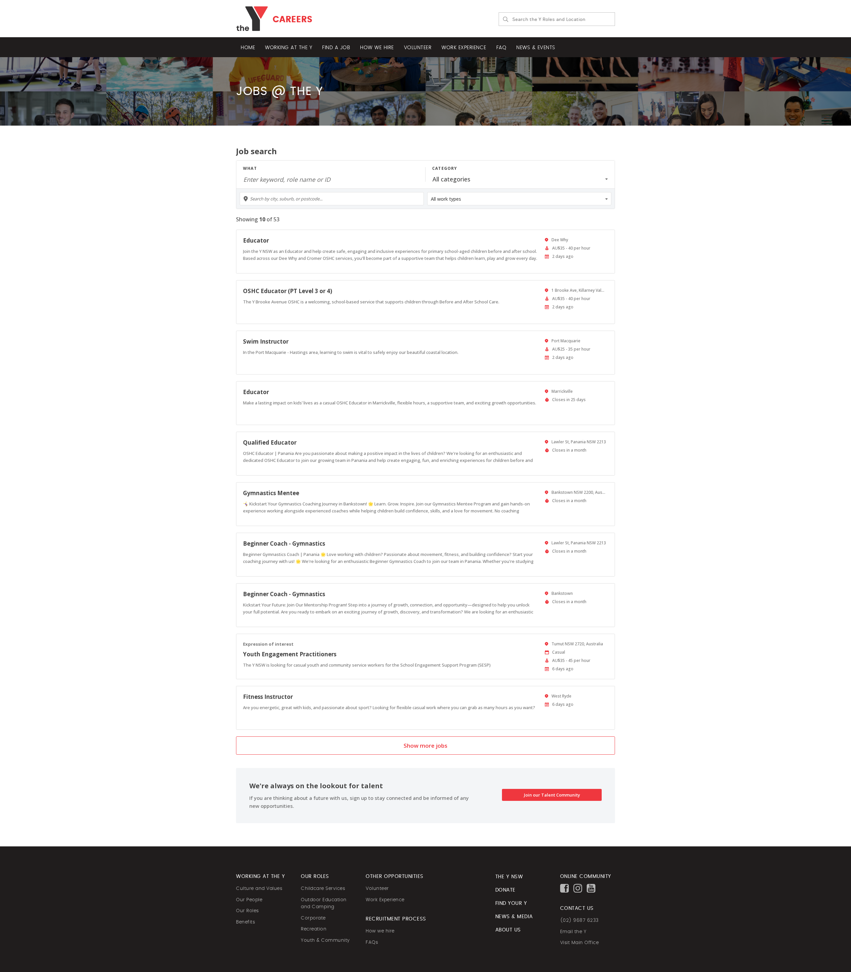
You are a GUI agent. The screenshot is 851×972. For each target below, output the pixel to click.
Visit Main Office (579, 942)
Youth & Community (325, 940)
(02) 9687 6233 (579, 920)
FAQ (501, 47)
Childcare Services (323, 888)
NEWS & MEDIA (514, 916)
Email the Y (573, 931)
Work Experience (385, 900)
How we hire (377, 47)
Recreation (313, 929)
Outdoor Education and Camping (324, 904)
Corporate (313, 918)
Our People (249, 900)
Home (248, 47)
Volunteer (418, 47)
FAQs (372, 942)
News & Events (535, 47)
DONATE (505, 890)
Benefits (245, 922)
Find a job (336, 47)
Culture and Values (259, 888)
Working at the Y (288, 47)
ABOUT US (508, 929)
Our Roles (247, 911)
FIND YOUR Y (511, 903)
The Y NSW (509, 876)
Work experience (463, 47)
